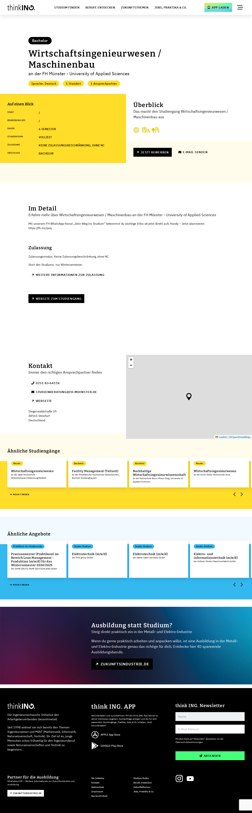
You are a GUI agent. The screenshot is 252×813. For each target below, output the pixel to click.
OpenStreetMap (240, 437)
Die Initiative (97, 778)
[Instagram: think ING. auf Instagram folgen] (179, 778)
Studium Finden (67, 7)
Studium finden (141, 778)
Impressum (97, 791)
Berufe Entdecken (100, 7)
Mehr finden (21, 494)
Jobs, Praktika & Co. (170, 7)
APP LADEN (220, 7)
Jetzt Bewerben (155, 152)
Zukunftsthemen (135, 7)
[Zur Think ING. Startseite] (22, 7)
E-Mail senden (195, 152)
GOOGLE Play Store (112, 745)
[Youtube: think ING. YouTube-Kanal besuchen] (190, 778)
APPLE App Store (110, 734)
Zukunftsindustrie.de (125, 663)
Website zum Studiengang (58, 298)
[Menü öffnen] (240, 7)
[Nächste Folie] (241, 494)
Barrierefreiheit (99, 796)
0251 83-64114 (48, 383)
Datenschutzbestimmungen (189, 742)
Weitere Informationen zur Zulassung (70, 275)
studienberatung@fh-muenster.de (66, 392)
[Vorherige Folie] (234, 494)
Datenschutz (97, 787)
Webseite (44, 401)
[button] (189, 396)
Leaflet (222, 437)
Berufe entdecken (142, 782)
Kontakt (95, 782)
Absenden (212, 756)
